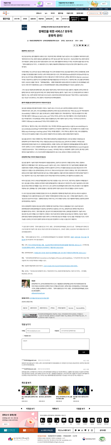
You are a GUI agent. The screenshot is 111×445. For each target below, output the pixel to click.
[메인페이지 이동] (6, 13)
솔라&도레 (49, 19)
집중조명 (33, 19)
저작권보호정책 (67, 436)
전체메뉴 (106, 9)
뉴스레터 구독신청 (47, 430)
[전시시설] (84, 237)
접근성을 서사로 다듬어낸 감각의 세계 (80, 397)
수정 (84, 361)
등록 (84, 352)
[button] (92, 390)
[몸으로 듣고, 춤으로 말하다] (47, 390)
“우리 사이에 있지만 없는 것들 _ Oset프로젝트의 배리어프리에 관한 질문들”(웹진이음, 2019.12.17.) (55, 245)
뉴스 (46, 13)
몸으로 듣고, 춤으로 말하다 (45, 397)
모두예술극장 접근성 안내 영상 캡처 (39, 298)
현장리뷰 (41, 19)
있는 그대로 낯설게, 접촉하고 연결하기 (30, 397)
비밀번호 (57, 331)
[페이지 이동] (28, 4)
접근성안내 (94, 9)
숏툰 (57, 19)
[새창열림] (9, 430)
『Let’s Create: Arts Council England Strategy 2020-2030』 (60, 266)
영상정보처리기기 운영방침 (54, 436)
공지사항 (103, 430)
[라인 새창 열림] (83, 45)
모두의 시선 (65, 19)
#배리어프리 (33, 308)
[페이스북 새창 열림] (74, 45)
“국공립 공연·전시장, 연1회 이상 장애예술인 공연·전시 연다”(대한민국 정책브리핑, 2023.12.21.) (60, 253)
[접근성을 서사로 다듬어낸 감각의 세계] (81, 390)
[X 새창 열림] (77, 45)
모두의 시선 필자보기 (74, 19)
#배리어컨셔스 (44, 308)
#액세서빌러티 (62, 308)
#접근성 (25, 308)
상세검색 (105, 13)
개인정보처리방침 (41, 436)
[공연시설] (77, 237)
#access (71, 308)
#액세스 (52, 308)
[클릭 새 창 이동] (18, 439)
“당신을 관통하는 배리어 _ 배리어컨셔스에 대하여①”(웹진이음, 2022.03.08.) (43, 247)
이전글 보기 (30, 408)
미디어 (53, 13)
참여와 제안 (80, 13)
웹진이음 (60, 13)
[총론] (72, 237)
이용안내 (100, 9)
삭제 (87, 361)
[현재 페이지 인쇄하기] (85, 45)
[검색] (100, 13)
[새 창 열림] (102, 439)
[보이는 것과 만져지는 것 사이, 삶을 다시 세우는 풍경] (64, 390)
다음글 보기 (80, 408)
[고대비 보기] (89, 9)
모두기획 (16, 19)
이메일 (23, 331)
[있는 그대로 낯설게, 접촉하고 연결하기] (30, 390)
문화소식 (38, 13)
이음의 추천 (70, 13)
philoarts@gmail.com (38, 293)
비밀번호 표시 (27, 336)
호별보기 (83, 19)
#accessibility (80, 308)
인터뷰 (25, 19)
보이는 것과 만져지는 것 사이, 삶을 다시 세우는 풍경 (64, 397)
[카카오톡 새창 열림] (80, 45)
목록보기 (55, 408)
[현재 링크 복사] (88, 45)
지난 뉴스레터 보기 (64, 430)
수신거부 (75, 436)
